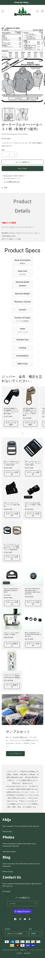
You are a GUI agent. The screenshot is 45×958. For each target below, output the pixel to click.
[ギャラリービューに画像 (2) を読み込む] (22, 114)
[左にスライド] (17, 433)
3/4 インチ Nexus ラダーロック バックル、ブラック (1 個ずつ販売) (12, 463)
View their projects (9, 851)
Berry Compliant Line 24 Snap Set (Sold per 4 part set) (33, 634)
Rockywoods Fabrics (12, 950)
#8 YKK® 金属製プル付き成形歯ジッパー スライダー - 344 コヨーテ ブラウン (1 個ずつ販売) (30, 412)
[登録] (35, 903)
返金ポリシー (24, 950)
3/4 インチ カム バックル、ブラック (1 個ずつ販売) (11, 504)
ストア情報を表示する (12, 182)
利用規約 (19, 953)
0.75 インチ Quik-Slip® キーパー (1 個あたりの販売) (33, 504)
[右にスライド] (27, 433)
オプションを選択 (11, 424)
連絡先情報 (27, 953)
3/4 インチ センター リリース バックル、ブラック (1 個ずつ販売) (33, 463)
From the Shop (21, 2)
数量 (3, 150)
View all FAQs (7, 831)
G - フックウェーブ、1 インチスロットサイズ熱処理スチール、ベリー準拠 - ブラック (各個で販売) (12, 547)
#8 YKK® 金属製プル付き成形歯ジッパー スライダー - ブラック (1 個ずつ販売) (11, 411)
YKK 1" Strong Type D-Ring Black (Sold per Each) (11, 590)
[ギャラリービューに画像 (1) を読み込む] (8, 114)
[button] (2, 11)
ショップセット (15, 753)
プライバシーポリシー (36, 950)
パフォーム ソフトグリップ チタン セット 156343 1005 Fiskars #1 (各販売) (12, 675)
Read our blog (8, 871)
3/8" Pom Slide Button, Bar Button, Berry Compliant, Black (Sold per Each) (32, 591)
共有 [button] (5, 188)
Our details (6, 891)
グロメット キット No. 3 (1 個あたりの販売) (11, 633)
